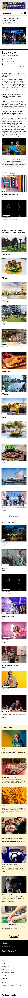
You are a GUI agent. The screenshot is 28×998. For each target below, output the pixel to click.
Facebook (19, 985)
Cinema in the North (7, 894)
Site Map (4, 975)
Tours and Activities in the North (10, 924)
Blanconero (4, 348)
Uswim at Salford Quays (5, 394)
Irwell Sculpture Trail (6, 254)
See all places (14, 516)
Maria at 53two (5, 568)
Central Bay (4, 324)
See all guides (14, 936)
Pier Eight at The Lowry (4, 278)
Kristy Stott (4, 22)
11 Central (4, 510)
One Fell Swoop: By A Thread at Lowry (10, 219)
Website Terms (5, 966)
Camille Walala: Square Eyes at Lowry (10, 194)
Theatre (4, 748)
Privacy (3, 963)
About (3, 960)
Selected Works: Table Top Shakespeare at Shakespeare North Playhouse (14, 715)
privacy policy (10, 951)
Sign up (24, 947)
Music (3, 835)
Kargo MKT (4, 417)
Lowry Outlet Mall (5, 301)
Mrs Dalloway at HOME (7, 640)
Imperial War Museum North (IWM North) (10, 487)
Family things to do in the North (9, 864)
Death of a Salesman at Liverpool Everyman (11, 690)
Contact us (4, 957)
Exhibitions (4, 805)
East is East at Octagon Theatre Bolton (10, 665)
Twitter (4, 985)
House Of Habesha (6, 440)
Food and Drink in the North (9, 777)
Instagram (11, 985)
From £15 (22, 67)
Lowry (5, 59)
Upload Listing (5, 978)
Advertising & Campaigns (8, 972)
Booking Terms (5, 969)
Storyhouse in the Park (6, 543)
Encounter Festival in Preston (8, 616)
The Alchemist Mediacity (7, 371)
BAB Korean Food (5, 463)
